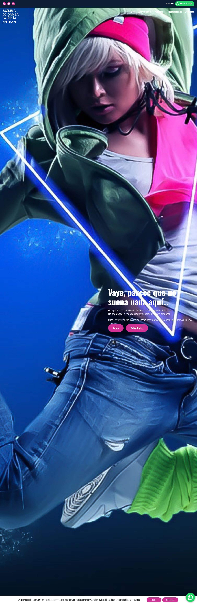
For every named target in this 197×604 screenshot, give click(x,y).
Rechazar (170, 600)
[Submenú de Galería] (164, 12)
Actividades (137, 328)
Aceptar (154, 600)
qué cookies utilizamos (108, 600)
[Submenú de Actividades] (152, 12)
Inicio (116, 328)
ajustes (137, 600)
